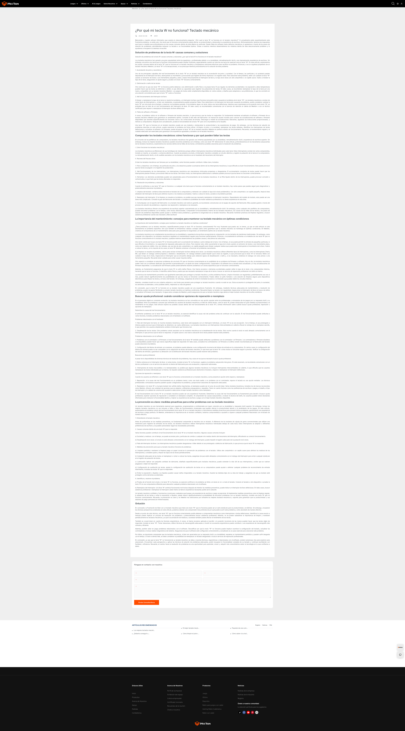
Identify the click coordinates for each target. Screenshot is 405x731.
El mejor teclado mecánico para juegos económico (191, 628)
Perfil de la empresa (174, 691)
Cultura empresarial (174, 698)
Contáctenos (137, 713)
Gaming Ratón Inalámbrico (211, 709)
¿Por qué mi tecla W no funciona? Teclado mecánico (161, 8)
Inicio (134, 693)
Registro (241, 698)
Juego (204, 693)
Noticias (135, 709)
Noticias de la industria (246, 695)
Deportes (205, 701)
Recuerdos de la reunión (176, 706)
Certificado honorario (175, 702)
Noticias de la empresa (246, 691)
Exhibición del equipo (175, 695)
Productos (136, 697)
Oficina (204, 697)
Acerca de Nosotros (139, 701)
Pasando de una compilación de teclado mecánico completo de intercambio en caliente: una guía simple (240, 628)
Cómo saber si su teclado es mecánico (240, 633)
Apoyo (134, 705)
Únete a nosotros (173, 710)
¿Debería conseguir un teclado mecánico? (142, 633)
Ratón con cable (208, 713)
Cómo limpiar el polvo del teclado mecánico (191, 633)
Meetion (135, 8)
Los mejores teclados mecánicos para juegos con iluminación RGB (144, 630)
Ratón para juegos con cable (212, 705)
